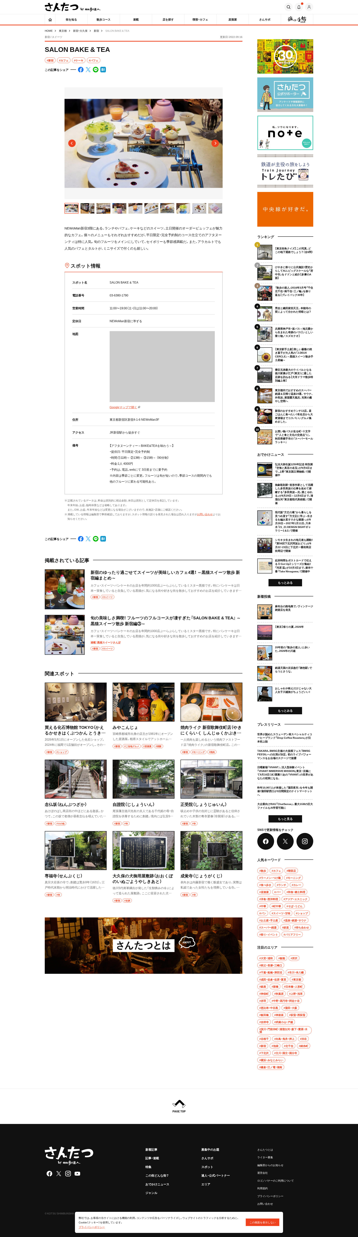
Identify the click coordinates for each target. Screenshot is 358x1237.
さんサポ (207, 1158)
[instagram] (68, 1173)
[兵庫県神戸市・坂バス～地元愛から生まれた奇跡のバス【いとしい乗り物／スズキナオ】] (285, 333)
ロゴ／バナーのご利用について (275, 1180)
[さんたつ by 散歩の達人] (73, 7)
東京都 (63, 30)
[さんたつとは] (143, 945)
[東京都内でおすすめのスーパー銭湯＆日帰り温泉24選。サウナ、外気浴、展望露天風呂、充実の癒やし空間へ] (285, 394)
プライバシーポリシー (270, 1196)
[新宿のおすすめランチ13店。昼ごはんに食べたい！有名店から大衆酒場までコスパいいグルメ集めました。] (285, 415)
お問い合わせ (205, 514)
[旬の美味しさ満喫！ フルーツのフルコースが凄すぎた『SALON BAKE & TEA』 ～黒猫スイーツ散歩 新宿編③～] (143, 635)
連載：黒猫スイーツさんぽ (106, 642)
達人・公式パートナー (215, 1175)
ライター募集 (265, 1157)
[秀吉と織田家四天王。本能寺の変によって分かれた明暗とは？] (285, 312)
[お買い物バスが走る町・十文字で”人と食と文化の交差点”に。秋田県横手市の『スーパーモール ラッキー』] (285, 435)
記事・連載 (152, 1158)
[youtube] (77, 1173)
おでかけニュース (157, 1184)
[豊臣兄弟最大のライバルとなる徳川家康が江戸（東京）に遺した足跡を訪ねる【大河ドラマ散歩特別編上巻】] (285, 374)
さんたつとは (265, 1149)
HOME (49, 30)
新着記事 (151, 1149)
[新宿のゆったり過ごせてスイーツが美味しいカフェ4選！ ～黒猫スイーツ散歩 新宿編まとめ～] (143, 589)
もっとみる (285, 582)
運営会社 (262, 1173)
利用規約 (262, 1188)
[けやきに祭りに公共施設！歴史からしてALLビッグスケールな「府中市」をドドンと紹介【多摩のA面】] (285, 271)
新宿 (96, 30)
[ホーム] (50, 19)
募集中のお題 (210, 1149)
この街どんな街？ (157, 1175)
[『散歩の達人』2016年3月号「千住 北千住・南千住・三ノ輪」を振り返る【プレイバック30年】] (285, 292)
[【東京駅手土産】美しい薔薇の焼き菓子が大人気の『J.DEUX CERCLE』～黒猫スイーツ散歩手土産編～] (285, 353)
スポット (207, 1166)
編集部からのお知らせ (270, 1165)
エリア (205, 1184)
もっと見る (285, 818)
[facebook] (49, 1173)
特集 (148, 1166)
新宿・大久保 (80, 30)
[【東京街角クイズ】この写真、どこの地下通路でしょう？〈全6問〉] (285, 252)
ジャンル (151, 1192)
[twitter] (59, 1173)
